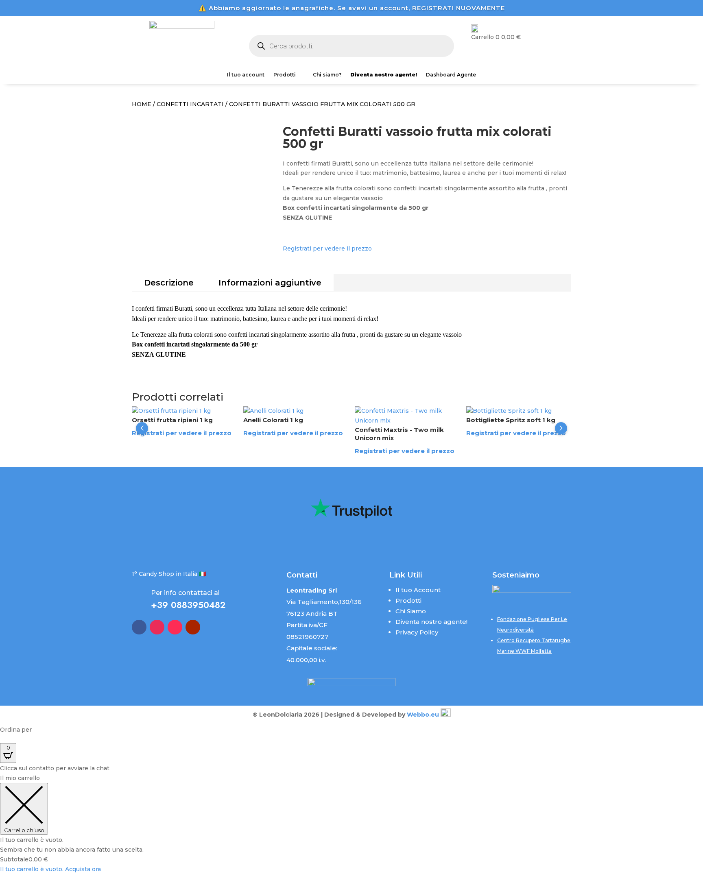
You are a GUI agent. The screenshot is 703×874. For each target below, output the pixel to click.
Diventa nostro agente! (431, 622)
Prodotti (284, 75)
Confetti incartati (190, 104)
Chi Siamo (410, 611)
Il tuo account (245, 75)
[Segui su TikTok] (175, 627)
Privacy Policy (416, 632)
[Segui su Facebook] (139, 627)
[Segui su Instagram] (157, 627)
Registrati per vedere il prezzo (327, 248)
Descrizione (169, 283)
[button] (142, 428)
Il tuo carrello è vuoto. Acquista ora (50, 869)
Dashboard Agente (451, 75)
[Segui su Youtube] (193, 627)
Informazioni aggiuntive (269, 283)
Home (141, 104)
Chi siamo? (327, 75)
